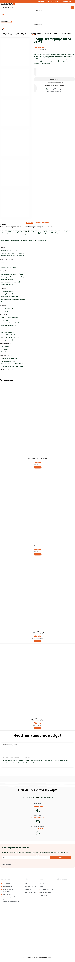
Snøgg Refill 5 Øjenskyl (37, 632)
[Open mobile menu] (37, 19)
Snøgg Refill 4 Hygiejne (37, 545)
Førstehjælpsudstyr (13, 34)
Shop (6, 34)
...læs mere (40, 763)
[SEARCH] (72, 7)
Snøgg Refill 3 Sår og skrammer (37, 458)
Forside (2, 34)
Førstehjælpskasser (23, 34)
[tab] (29, 222)
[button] (38, 467)
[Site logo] (8, 4)
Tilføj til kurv (54, 79)
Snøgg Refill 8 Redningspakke (37, 719)
